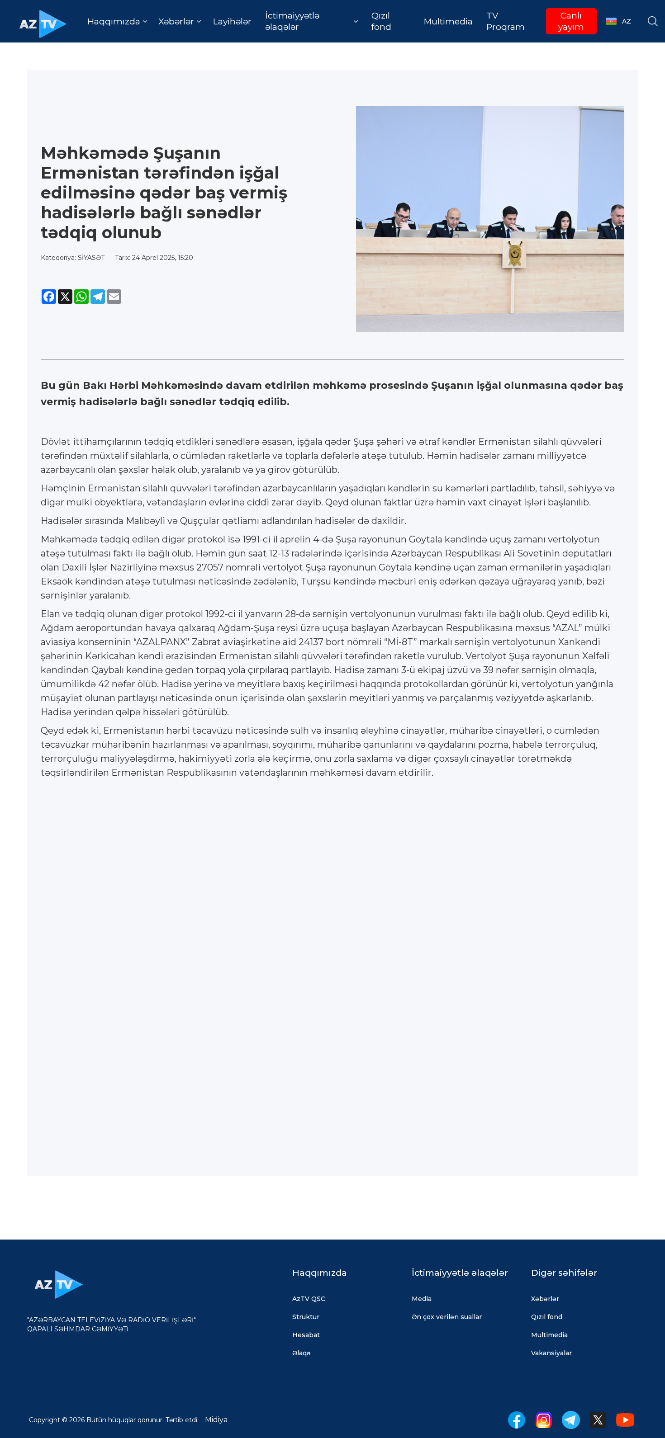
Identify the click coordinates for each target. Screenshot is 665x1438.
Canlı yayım (571, 21)
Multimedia (448, 21)
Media (422, 1299)
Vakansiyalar (551, 1353)
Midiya (216, 1419)
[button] (117, 21)
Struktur (305, 1317)
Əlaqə (301, 1353)
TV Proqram (505, 21)
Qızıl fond (381, 21)
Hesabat (306, 1335)
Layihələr (232, 21)
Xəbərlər (545, 1299)
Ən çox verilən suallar (447, 1317)
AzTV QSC (308, 1299)
